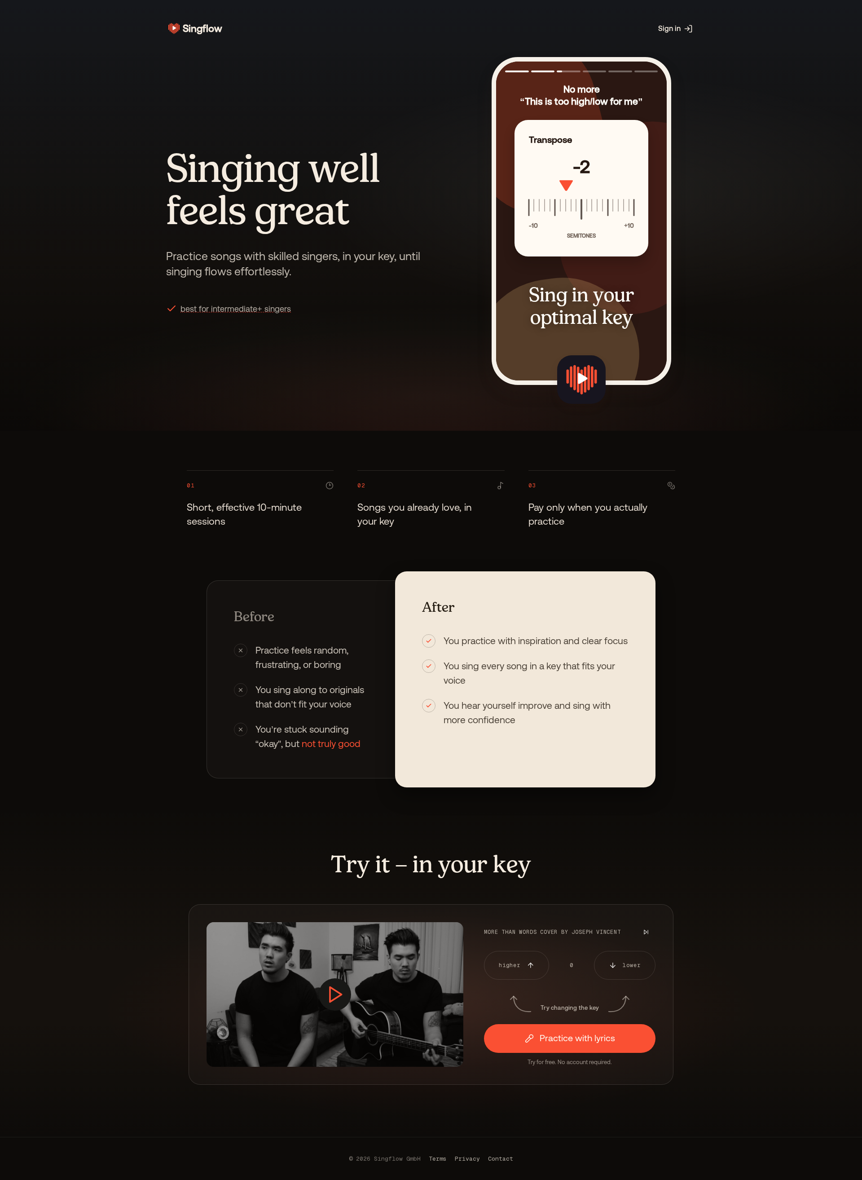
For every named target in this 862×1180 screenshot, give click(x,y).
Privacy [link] (467, 1158)
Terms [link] (438, 1158)
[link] (194, 28)
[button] (235, 309)
